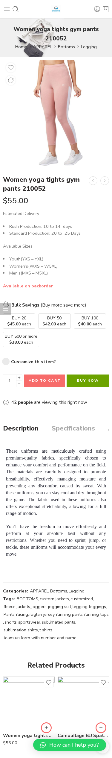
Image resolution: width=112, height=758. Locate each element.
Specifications (73, 428)
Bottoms (66, 47)
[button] (69, 745)
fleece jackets (17, 607)
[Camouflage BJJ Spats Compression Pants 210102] (83, 702)
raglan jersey (42, 614)
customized (81, 599)
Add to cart (45, 380)
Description (21, 428)
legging (80, 607)
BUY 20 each (19, 321)
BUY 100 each (90, 321)
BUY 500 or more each (21, 339)
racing (22, 614)
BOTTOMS (27, 599)
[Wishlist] (11, 67)
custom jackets (54, 599)
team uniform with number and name (40, 638)
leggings (97, 607)
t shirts (46, 630)
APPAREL (42, 47)
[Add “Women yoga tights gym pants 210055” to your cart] (46, 727)
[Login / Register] (97, 9)
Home (21, 47)
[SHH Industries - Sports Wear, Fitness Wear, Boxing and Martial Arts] (56, 9)
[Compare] (11, 80)
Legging (89, 47)
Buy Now (88, 380)
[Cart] (105, 9)
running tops (96, 614)
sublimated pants (58, 622)
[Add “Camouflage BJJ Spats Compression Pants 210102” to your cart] (101, 727)
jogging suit (59, 607)
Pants (9, 614)
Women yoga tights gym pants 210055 (29, 736)
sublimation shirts (21, 630)
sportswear (29, 622)
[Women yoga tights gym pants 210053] (104, 180)
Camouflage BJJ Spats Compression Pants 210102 (83, 736)
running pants (69, 614)
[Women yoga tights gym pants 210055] (29, 702)
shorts (10, 622)
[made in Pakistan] (56, 113)
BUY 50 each (54, 321)
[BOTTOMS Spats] (93, 180)
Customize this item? (33, 362)
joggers (39, 607)
